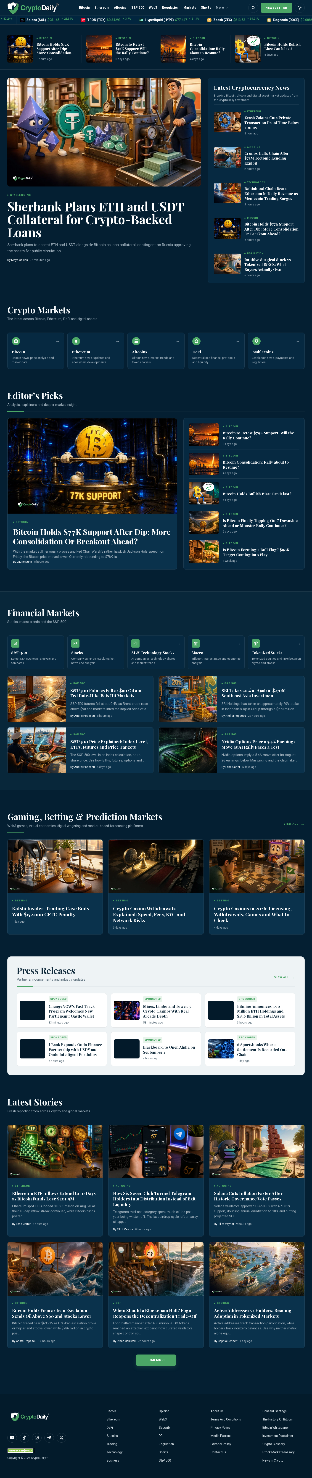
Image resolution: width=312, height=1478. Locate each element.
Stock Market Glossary (278, 1452)
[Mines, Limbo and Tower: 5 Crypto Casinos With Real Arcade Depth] (127, 1010)
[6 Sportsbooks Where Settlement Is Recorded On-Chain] (221, 1048)
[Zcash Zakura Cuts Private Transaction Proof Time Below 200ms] (227, 122)
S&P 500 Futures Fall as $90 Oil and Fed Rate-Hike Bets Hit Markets (106, 693)
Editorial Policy (221, 1444)
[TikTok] (24, 1438)
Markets (189, 7)
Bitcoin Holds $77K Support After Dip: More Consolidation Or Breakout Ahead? (54, 50)
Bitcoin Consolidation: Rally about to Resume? (207, 48)
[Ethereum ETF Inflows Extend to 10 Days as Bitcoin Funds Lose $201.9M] (55, 1151)
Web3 (153, 7)
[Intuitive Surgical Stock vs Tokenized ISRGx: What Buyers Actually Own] (227, 264)
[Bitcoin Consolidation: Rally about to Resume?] (173, 49)
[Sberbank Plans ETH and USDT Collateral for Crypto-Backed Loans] (104, 132)
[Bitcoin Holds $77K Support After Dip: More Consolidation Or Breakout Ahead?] (20, 49)
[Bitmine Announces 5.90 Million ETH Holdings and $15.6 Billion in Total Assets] (221, 1010)
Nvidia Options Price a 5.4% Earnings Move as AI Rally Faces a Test (259, 744)
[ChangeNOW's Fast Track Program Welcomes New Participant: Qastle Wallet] (32, 1010)
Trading (112, 1444)
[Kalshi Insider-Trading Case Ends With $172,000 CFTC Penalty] (55, 866)
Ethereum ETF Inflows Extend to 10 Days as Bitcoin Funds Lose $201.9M (54, 1196)
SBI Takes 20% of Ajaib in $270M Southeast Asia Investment (254, 693)
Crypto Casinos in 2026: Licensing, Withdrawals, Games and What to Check (253, 914)
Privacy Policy (220, 1427)
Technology (115, 1452)
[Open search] (253, 8)
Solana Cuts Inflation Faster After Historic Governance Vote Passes (248, 1196)
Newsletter (276, 7)
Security (165, 1427)
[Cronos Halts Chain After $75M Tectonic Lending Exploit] (227, 157)
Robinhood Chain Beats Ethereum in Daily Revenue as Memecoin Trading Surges (271, 193)
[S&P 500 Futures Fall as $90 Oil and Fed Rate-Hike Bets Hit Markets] (37, 699)
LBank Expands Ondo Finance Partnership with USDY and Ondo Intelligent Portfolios (75, 1049)
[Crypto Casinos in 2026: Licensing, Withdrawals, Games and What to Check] (256, 866)
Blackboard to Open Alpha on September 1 (169, 1050)
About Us (217, 1411)
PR (161, 1436)
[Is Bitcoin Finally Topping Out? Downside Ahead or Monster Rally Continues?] (204, 522)
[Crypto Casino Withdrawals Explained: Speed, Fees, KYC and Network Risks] (156, 866)
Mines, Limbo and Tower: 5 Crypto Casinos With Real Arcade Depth (167, 1011)
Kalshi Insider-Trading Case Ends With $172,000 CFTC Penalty (50, 911)
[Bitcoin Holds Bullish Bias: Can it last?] (248, 49)
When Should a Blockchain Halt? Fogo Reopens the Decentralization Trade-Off (155, 1313)
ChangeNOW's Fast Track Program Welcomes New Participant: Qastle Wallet (72, 1011)
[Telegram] (49, 1438)
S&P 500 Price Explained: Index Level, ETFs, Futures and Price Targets (109, 744)
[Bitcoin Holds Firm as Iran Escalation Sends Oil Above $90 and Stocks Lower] (55, 1269)
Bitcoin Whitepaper (275, 1427)
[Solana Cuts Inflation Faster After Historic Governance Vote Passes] (256, 1151)
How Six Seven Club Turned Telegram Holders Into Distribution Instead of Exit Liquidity (154, 1198)
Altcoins (120, 7)
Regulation (170, 7)
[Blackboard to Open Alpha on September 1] (127, 1048)
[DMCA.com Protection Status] (21, 1450)
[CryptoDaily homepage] (33, 7)
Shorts (206, 7)
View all (291, 823)
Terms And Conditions (226, 1419)
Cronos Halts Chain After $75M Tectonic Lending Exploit (266, 158)
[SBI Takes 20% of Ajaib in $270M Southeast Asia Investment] (188, 699)
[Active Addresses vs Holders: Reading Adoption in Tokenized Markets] (256, 1269)
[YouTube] (12, 1438)
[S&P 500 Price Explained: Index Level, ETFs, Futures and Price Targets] (37, 750)
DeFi (110, 1427)
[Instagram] (37, 1438)
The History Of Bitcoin (277, 1419)
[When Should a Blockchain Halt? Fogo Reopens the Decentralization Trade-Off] (156, 1269)
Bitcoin (84, 7)
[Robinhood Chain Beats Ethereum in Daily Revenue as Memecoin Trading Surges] (227, 193)
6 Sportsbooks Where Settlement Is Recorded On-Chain (262, 1049)
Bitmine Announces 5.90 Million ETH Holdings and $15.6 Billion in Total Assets (261, 1011)
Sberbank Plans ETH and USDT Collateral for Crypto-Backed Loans (95, 219)
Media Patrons (221, 1436)
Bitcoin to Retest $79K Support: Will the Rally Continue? (132, 48)
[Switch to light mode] (300, 8)
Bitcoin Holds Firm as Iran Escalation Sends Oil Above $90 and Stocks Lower (52, 1313)
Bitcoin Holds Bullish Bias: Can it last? (282, 46)
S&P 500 (137, 7)
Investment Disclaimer (277, 1436)
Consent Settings (274, 1411)
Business (113, 1460)
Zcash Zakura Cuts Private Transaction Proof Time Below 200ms (271, 122)
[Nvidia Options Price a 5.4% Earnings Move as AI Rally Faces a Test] (188, 750)
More (220, 7)
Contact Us (218, 1452)
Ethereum (102, 7)
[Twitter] (61, 1438)
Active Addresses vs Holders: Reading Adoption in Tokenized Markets (252, 1313)
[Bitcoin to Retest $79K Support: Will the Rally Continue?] (99, 49)
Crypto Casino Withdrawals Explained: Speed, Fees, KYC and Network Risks (149, 914)
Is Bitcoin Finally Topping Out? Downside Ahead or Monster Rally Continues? (260, 523)
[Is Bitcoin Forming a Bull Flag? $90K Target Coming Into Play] (204, 551)
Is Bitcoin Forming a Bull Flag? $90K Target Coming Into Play (256, 552)
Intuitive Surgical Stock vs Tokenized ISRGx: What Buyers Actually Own (267, 264)
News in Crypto (272, 1460)
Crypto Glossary (273, 1444)
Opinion (164, 1411)
